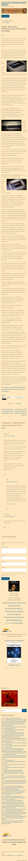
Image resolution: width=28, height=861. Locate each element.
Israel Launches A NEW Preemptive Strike (14, 732)
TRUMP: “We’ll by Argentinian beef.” (13, 718)
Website (3, 567)
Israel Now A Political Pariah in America (13, 770)
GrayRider (18, 403)
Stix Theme (20, 855)
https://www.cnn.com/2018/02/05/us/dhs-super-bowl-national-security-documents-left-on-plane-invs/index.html (13, 389)
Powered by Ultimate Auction (21, 860)
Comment (4, 547)
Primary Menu (5, 16)
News (8, 22)
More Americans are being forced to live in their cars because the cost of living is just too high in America (13, 777)
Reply (5, 474)
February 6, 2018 (8, 20)
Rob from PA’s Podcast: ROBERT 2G (14, 608)
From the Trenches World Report (13, 3)
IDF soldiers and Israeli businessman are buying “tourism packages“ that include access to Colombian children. (13, 757)
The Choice (8, 794)
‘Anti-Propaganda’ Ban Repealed (14, 620)
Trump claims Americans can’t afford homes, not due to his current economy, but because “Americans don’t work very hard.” (13, 740)
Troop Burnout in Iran (9, 760)
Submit (24, 710)
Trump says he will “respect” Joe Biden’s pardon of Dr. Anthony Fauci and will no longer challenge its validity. (12, 822)
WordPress (10, 855)
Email (2, 561)
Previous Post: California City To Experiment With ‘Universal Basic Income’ (7, 411)
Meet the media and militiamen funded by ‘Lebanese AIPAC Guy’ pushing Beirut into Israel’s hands (12, 773)
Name (3, 555)
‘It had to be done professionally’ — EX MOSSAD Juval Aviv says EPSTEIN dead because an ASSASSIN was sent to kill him (13, 798)
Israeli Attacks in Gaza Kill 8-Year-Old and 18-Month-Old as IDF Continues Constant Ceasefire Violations (13, 818)
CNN (2, 34)
